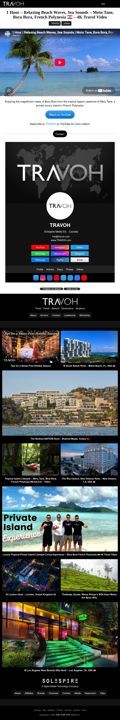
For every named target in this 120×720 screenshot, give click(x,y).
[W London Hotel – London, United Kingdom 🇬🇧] (30, 590)
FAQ (44, 710)
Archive (44, 315)
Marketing (85, 315)
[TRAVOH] (60, 301)
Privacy (60, 710)
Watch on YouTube (60, 114)
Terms (83, 710)
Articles (50, 269)
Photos (69, 269)
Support (76, 710)
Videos (67, 23)
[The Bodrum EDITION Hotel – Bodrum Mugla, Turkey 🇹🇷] (60, 434)
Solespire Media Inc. (55, 231)
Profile (40, 269)
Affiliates (29, 693)
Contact (56, 315)
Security (68, 710)
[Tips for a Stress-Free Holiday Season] (30, 361)
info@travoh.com (61, 236)
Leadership (69, 315)
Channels (53, 693)
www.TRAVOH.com (61, 240)
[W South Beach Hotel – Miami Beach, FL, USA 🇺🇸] (89, 361)
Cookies (37, 710)
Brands (41, 693)
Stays (60, 269)
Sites (102, 693)
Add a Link (72, 289)
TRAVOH (55, 23)
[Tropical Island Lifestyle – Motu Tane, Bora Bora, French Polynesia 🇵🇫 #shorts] (30, 474)
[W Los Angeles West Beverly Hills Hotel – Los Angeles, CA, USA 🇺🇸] (60, 666)
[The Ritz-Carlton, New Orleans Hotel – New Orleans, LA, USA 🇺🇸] (89, 474)
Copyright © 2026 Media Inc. (60, 714)
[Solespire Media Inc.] (60, 681)
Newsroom (90, 693)
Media (78, 693)
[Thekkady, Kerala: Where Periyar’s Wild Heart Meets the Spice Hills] (89, 590)
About (33, 315)
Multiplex (51, 710)
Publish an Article (52, 289)
